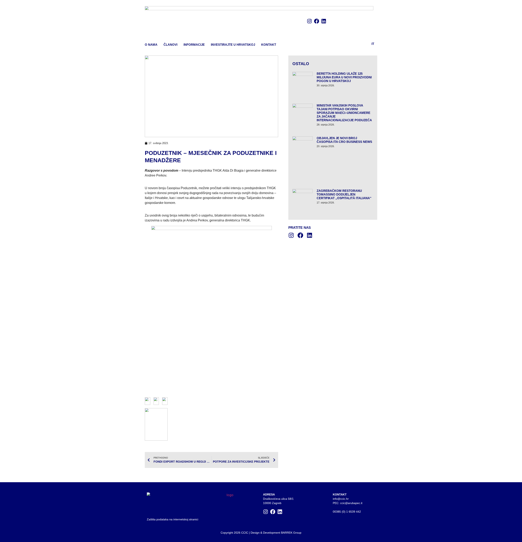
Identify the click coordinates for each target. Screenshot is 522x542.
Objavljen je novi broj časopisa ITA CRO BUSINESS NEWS (344, 139)
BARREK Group (291, 532)
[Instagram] (309, 21)
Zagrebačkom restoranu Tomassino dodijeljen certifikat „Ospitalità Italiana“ (344, 194)
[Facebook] (316, 21)
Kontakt (268, 44)
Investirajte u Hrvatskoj (233, 44)
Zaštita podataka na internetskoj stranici (172, 519)
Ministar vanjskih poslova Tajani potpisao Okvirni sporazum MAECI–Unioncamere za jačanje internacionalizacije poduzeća (344, 113)
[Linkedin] (323, 21)
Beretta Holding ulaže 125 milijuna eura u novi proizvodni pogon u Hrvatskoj (344, 77)
